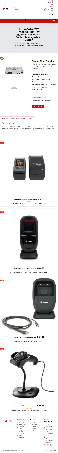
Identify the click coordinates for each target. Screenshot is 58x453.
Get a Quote (38, 106)
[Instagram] (53, 17)
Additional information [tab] (18, 118)
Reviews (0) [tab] (30, 118)
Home (16, 43)
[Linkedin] (49, 14)
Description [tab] (5, 118)
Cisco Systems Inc (41, 92)
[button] (25, 20)
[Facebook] (53, 14)
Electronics (22, 43)
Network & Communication (42, 79)
